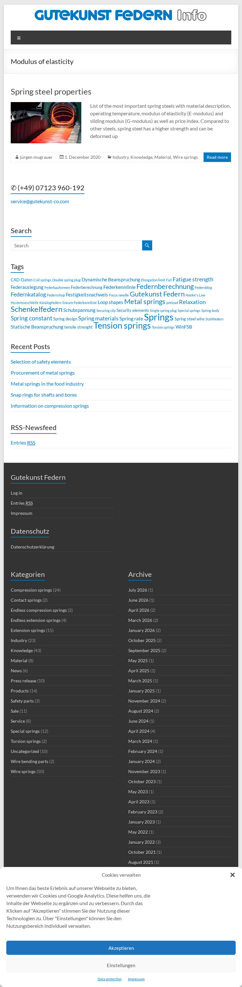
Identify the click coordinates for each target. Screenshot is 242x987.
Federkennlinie (119, 287)
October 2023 (142, 781)
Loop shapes (110, 302)
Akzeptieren (121, 948)
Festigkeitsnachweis (87, 294)
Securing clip (106, 310)
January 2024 (141, 761)
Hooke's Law (195, 295)
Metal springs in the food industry (47, 384)
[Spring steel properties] (46, 105)
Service (18, 721)
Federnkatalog (28, 294)
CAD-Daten (21, 279)
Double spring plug (66, 280)
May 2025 (138, 660)
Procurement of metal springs (43, 373)
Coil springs (42, 280)
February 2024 (142, 751)
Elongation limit (153, 280)
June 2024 (138, 721)
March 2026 (140, 620)
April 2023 (138, 801)
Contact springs (26, 600)
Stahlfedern (214, 319)
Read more (217, 157)
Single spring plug (163, 310)
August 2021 (140, 862)
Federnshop (56, 295)
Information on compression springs (50, 406)
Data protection (110, 979)
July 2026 (137, 590)
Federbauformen (57, 287)
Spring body (210, 310)
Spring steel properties (51, 91)
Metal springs (144, 301)
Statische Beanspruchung (37, 327)
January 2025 (141, 690)
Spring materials (98, 318)
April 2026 (138, 610)
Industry (120, 157)
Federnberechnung (165, 286)
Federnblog (203, 287)
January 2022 (141, 842)
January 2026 (141, 630)
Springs (159, 316)
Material (162, 157)
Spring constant (31, 318)
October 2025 (142, 640)
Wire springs (185, 157)
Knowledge (141, 157)
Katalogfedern (50, 303)
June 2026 (138, 600)
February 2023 (142, 811)
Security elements (133, 310)
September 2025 (144, 650)
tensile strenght (78, 327)
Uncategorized (25, 751)
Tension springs (122, 325)
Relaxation (192, 302)
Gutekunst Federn (157, 294)
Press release (23, 680)
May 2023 (138, 791)
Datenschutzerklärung (32, 546)
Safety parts (22, 700)
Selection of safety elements (41, 361)
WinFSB (184, 327)
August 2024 (140, 711)
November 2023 (144, 771)
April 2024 (138, 731)
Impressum (136, 979)
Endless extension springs (35, 620)
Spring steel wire (190, 318)
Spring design (65, 318)
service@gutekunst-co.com (40, 201)
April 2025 (138, 670)
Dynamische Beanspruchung (111, 279)
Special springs (189, 310)
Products (20, 690)
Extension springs (28, 630)
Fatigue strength (193, 279)
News (16, 670)
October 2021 (142, 852)
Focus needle (119, 295)
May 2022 (138, 832)
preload (172, 303)
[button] (232, 875)
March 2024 (140, 741)
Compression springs (31, 590)
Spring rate (131, 318)
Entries (23, 442)
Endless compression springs (39, 610)
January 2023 (141, 821)
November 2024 (144, 700)
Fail (169, 280)
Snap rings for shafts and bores (44, 395)
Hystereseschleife (24, 303)
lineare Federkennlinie (79, 303)
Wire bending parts (29, 761)
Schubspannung (79, 310)
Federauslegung (27, 287)
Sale (15, 711)
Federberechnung (86, 287)
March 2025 (140, 680)
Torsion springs (163, 327)
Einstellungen (121, 965)
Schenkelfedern (36, 308)
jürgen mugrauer (36, 157)
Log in (16, 493)
